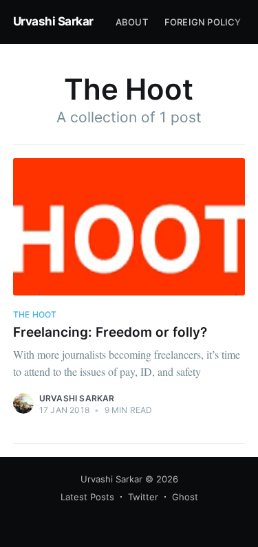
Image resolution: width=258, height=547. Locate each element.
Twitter (143, 496)
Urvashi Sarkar (53, 21)
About (132, 21)
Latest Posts (87, 496)
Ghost (185, 496)
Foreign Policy (202, 21)
